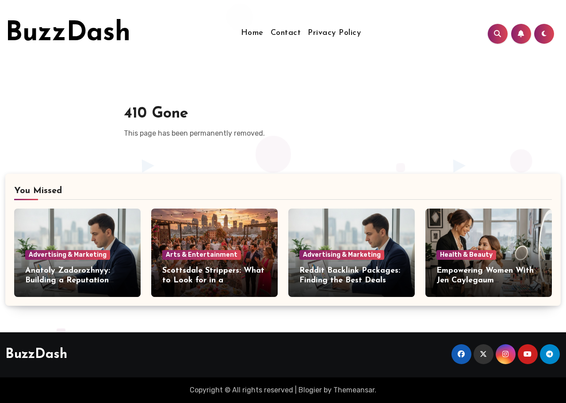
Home (252, 33)
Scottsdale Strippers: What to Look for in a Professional (213, 280)
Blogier (310, 390)
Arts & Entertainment (201, 255)
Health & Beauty (466, 255)
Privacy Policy (334, 33)
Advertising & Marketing (68, 255)
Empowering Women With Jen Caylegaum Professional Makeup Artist (488, 280)
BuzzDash (67, 33)
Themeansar (354, 390)
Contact (286, 33)
